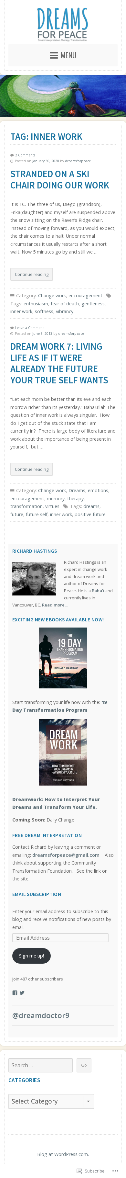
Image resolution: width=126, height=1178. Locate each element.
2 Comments (25, 155)
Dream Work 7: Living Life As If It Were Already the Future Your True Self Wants (59, 363)
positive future (90, 514)
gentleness (93, 303)
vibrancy (64, 311)
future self (36, 514)
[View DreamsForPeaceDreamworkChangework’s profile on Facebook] (14, 992)
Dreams (76, 490)
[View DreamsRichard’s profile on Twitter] (22, 992)
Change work (52, 295)
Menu (68, 55)
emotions (98, 490)
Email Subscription (36, 894)
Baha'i (98, 591)
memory (56, 498)
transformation (26, 506)
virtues (52, 506)
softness (44, 311)
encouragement (85, 295)
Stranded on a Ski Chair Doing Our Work (59, 179)
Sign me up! (31, 956)
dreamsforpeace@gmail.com (66, 855)
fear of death (65, 303)
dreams (91, 506)
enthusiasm (36, 303)
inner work (21, 311)
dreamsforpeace (78, 161)
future (16, 514)
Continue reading (29, 276)
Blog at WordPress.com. (63, 1154)
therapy (75, 498)
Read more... (55, 605)
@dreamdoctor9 (40, 1015)
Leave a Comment (29, 327)
